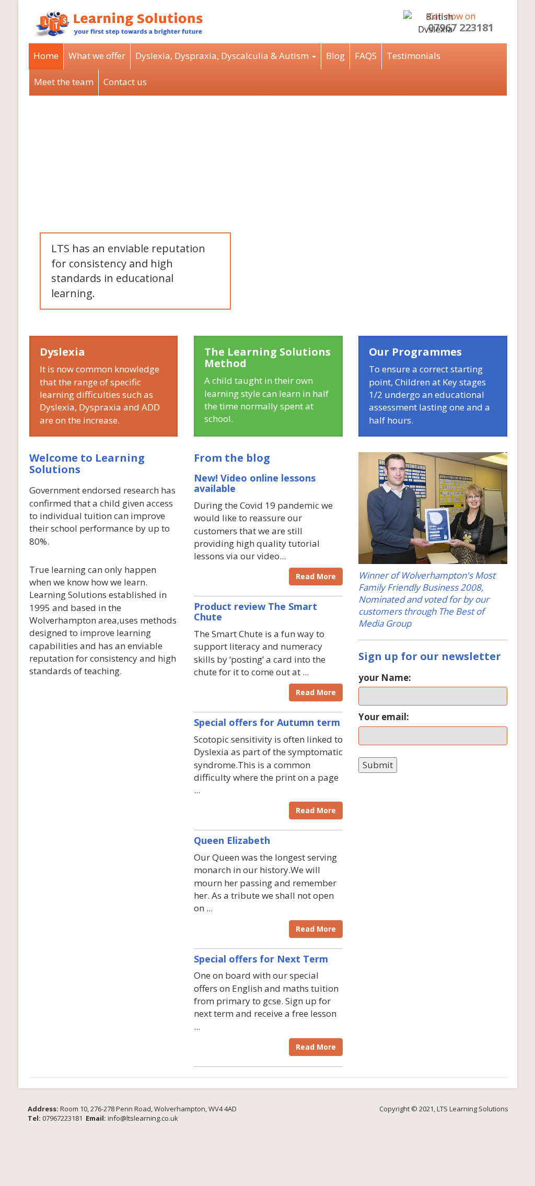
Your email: (383, 717)
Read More (316, 576)
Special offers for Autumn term (267, 722)
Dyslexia (62, 352)
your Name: (384, 678)
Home (46, 56)
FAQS (366, 56)
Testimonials (413, 56)
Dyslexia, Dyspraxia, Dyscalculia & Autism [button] (223, 56)
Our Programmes (415, 352)
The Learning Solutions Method (267, 357)
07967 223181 (461, 27)
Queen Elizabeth (232, 840)
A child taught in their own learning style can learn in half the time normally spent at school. (266, 399)
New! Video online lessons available (255, 483)
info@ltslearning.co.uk (143, 1118)
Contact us (125, 82)
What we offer (96, 56)
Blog (335, 56)
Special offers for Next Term (261, 959)
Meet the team (64, 82)
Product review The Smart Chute (255, 611)
